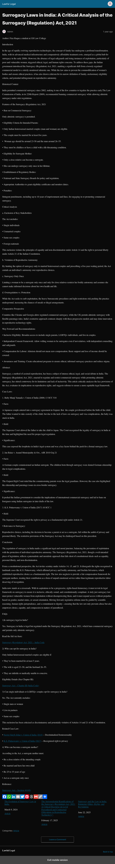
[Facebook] (4, 798)
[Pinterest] (27, 798)
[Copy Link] (40, 798)
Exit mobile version (57, 860)
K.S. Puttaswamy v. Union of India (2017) (22, 740)
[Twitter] (22, 798)
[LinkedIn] (13, 798)
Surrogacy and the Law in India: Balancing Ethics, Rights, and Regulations (92, 804)
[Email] (18, 798)
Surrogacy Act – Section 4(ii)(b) (16, 790)
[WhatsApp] (9, 798)
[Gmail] (36, 798)
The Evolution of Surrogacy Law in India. (20, 802)
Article (7, 813)
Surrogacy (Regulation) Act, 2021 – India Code (23, 642)
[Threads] (31, 798)
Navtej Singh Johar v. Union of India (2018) (23, 734)
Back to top (108, 852)
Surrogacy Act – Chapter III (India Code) (20, 685)
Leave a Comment (57, 839)
